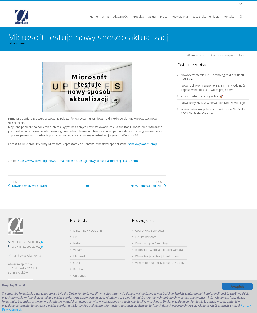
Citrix (76, 263)
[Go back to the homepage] (21, 17)
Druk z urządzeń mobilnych (152, 243)
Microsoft (79, 256)
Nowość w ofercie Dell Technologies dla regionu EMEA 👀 (212, 77)
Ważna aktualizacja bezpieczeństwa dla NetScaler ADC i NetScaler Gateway (213, 111)
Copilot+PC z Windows (150, 230)
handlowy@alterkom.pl (143, 144)
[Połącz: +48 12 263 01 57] (41, 247)
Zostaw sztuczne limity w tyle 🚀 (202, 96)
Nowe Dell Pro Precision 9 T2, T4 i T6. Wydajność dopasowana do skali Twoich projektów (213, 88)
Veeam (77, 250)
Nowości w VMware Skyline (30, 186)
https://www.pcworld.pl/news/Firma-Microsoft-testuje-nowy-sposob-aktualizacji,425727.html (78, 161)
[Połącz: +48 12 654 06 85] (41, 242)
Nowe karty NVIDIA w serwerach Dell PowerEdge (213, 103)
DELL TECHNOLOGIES (88, 230)
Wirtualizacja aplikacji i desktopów (157, 256)
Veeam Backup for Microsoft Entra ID (159, 263)
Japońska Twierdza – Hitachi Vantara (159, 250)
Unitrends (79, 275)
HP (75, 237)
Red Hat (78, 269)
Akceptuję (237, 286)
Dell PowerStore (145, 237)
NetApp (78, 243)
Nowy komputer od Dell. (146, 186)
